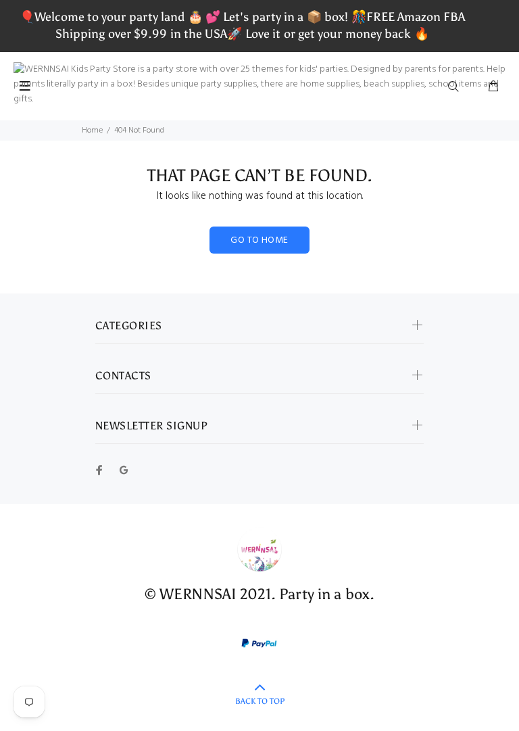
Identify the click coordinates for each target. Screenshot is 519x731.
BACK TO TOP (260, 701)
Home (92, 130)
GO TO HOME (259, 240)
